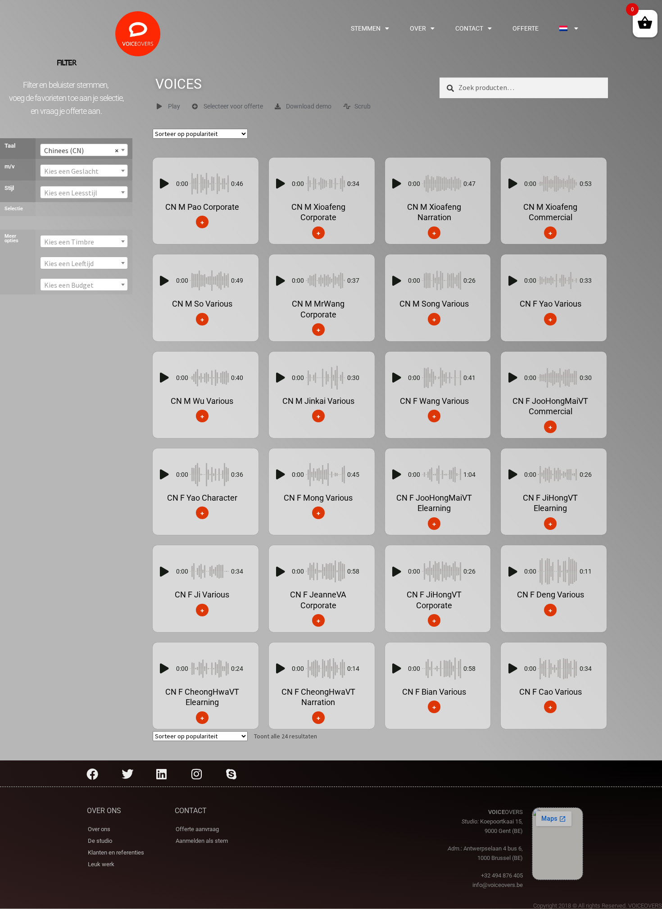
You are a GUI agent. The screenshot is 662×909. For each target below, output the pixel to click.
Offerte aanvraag (197, 829)
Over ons (99, 829)
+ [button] (202, 221)
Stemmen (366, 28)
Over (418, 28)
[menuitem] (568, 28)
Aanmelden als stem (202, 840)
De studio (100, 840)
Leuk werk (101, 864)
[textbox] (84, 171)
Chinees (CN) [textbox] (81, 150)
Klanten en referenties (116, 852)
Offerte (525, 28)
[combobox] (84, 150)
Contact (469, 28)
